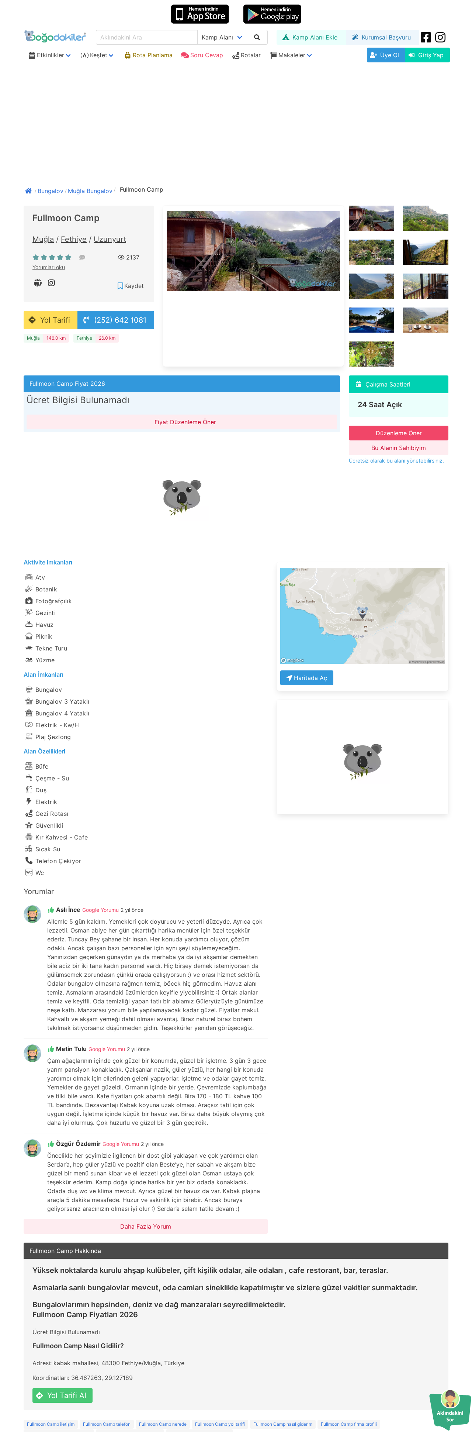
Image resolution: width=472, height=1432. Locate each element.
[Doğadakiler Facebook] (426, 37)
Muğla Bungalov (90, 191)
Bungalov (50, 191)
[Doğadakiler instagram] (441, 37)
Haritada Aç (310, 677)
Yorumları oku (48, 267)
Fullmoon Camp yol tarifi (220, 1424)
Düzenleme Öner (399, 433)
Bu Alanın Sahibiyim (398, 447)
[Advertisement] (236, 120)
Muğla (43, 239)
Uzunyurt (110, 239)
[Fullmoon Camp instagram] (52, 283)
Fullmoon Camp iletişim (50, 1424)
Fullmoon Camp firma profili (349, 1424)
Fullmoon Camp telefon (107, 1424)
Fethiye (74, 239)
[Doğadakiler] (29, 190)
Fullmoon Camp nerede (163, 1424)
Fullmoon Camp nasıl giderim (282, 1424)
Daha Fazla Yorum (145, 1226)
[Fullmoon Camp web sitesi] (38, 283)
